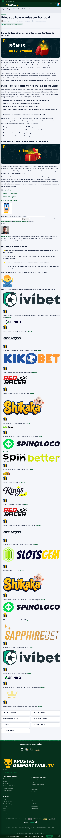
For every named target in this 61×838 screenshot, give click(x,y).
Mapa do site (6, 793)
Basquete (5, 813)
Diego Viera (10, 21)
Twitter (35, 803)
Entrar (51, 5)
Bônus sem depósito (9, 197)
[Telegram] (58, 4)
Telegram (35, 808)
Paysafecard (34, 789)
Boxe (4, 808)
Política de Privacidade (9, 786)
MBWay (33, 791)
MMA (4, 811)
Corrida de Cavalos (8, 801)
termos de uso (6, 221)
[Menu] (3, 4)
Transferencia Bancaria (37, 784)
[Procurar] (54, 4)
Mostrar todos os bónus (9, 200)
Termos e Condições (8, 778)
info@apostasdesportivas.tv (10, 772)
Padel (4, 799)
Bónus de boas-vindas (10, 194)
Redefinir (8, 190)
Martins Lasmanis (18, 24)
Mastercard (34, 780)
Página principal (6, 9)
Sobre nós (6, 783)
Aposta (8, 317)
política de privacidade (20, 221)
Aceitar (49, 836)
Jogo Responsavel (8, 788)
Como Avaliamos (7, 790)
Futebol (5, 806)
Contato (5, 781)
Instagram (36, 806)
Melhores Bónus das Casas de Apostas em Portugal (27, 9)
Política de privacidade (38, 836)
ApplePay (33, 787)
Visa (32, 782)
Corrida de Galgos (8, 804)
